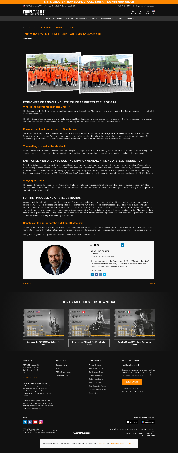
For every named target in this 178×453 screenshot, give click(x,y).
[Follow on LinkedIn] (122, 245)
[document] (89, 443)
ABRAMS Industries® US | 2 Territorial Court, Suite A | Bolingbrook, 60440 (51, 6)
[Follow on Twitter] (104, 274)
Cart (147, 13)
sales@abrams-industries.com (145, 6)
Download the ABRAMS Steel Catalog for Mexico (134, 343)
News (25, 28)
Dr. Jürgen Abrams (100, 251)
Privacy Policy (102, 443)
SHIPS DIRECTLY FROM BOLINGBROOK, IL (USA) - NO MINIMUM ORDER (89, 1)
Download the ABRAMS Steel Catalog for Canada (89, 343)
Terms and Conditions (117, 443)
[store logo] (56, 11)
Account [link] (141, 13)
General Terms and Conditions (126, 429)
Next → (152, 284)
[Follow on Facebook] (96, 274)
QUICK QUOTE (131, 382)
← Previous (27, 284)
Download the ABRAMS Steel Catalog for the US (43, 343)
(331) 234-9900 (125, 6)
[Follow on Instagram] (100, 274)
